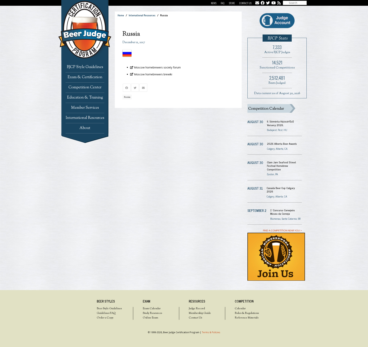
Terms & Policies (211, 332)
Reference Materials (246, 318)
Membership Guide (200, 313)
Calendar (240, 309)
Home (121, 15)
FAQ (222, 3)
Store (232, 3)
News (213, 3)
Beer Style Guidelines (109, 309)
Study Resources (152, 313)
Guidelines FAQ (106, 313)
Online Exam (150, 318)
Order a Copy (105, 318)
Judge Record (197, 309)
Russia (127, 96)
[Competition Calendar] (274, 108)
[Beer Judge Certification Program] (87, 30)
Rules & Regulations (247, 313)
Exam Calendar (152, 309)
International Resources (142, 15)
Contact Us (245, 3)
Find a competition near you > (282, 230)
